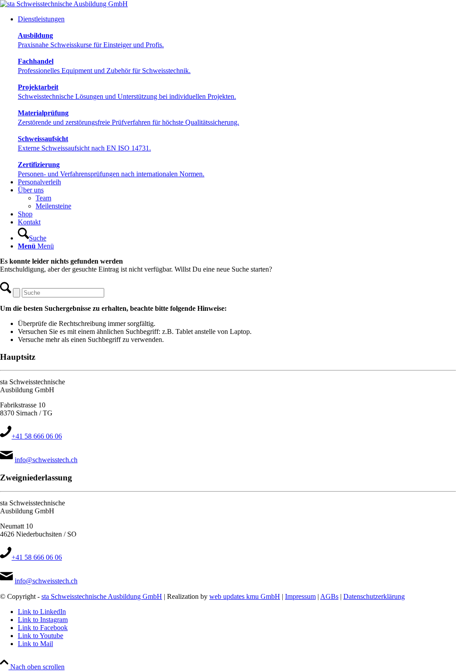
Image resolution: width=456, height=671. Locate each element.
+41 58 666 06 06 (37, 436)
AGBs (329, 596)
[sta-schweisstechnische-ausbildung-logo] (64, 4)
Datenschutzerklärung (374, 596)
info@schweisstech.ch (46, 460)
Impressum (300, 596)
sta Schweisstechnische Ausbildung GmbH (101, 596)
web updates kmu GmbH (244, 596)
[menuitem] (237, 96)
